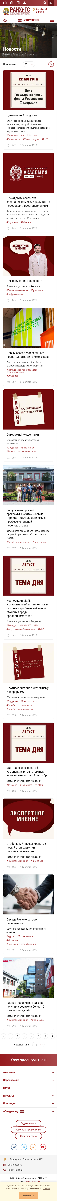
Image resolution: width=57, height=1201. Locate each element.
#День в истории (15, 135)
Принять (28, 1195)
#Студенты (12, 222)
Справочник (18, 3)
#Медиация (12, 940)
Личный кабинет (24, 3)
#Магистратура (31, 139)
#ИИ (36, 625)
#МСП (41, 629)
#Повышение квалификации (21, 944)
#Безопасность (29, 448)
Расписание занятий (4, 3)
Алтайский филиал (41, 10)
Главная (6, 54)
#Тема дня (11, 625)
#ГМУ (45, 139)
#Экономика (37, 1020)
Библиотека (11, 3)
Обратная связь (28, 1136)
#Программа (39, 542)
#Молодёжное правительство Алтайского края (22, 371)
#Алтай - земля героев (17, 542)
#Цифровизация (14, 294)
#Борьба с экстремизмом (19, 709)
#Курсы (10, 936)
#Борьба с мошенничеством (21, 451)
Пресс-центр (18, 54)
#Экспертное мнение (17, 290)
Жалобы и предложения (28, 1129)
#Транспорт (37, 290)
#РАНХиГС (25, 625)
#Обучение (26, 222)
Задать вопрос (28, 1123)
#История (32, 135)
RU (50, 3)
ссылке (46, 1188)
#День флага (13, 139)
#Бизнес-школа (25, 936)
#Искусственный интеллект (20, 629)
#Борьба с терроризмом (19, 705)
